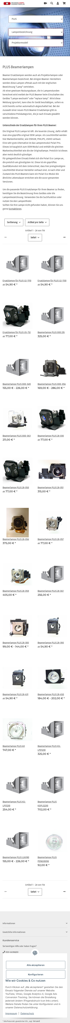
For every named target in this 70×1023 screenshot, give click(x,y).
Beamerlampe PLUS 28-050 (16, 487)
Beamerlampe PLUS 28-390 (51, 642)
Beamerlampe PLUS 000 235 (51, 332)
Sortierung (12, 222)
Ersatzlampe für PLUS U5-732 (17, 332)
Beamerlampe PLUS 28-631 (15, 694)
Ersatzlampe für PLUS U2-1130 (52, 280)
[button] (52, 3)
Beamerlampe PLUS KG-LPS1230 (14, 803)
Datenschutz (27, 1013)
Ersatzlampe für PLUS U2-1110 (17, 280)
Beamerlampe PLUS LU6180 (16, 857)
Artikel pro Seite (36, 222)
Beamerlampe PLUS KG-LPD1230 (49, 748)
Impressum (11, 1013)
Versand (36, 1021)
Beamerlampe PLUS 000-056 (52, 384)
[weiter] (64, 238)
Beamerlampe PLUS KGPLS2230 (47, 803)
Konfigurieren (35, 974)
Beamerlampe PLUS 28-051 (50, 487)
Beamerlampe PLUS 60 (14, 746)
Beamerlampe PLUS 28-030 (51, 435)
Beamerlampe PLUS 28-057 (51, 539)
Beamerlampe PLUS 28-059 (16, 591)
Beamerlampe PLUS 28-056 (16, 539)
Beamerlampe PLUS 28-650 (51, 694)
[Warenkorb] (64, 3)
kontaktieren (15, 209)
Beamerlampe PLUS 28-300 (16, 642)
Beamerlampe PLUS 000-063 (17, 435)
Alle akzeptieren (36, 965)
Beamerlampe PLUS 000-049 (17, 384)
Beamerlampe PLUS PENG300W (47, 859)
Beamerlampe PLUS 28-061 (51, 591)
